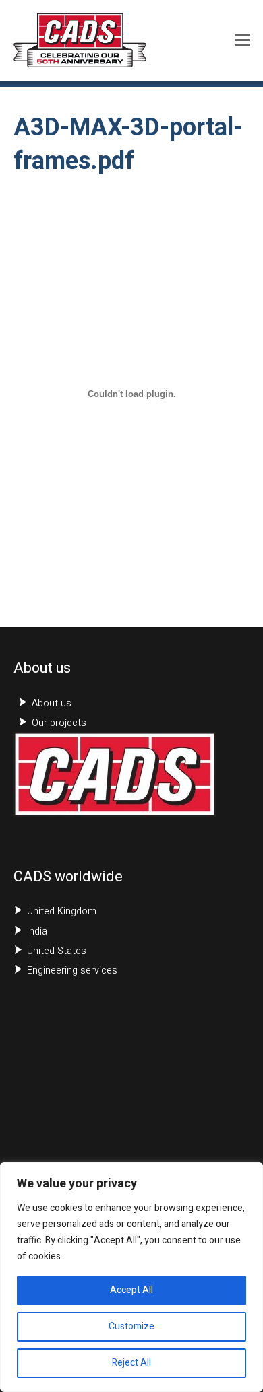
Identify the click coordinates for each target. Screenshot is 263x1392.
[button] (242, 40)
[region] (131, 1277)
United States (56, 951)
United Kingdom (61, 911)
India (37, 931)
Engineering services (72, 970)
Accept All (131, 1290)
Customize (131, 1326)
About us (51, 703)
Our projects (59, 723)
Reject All (131, 1363)
